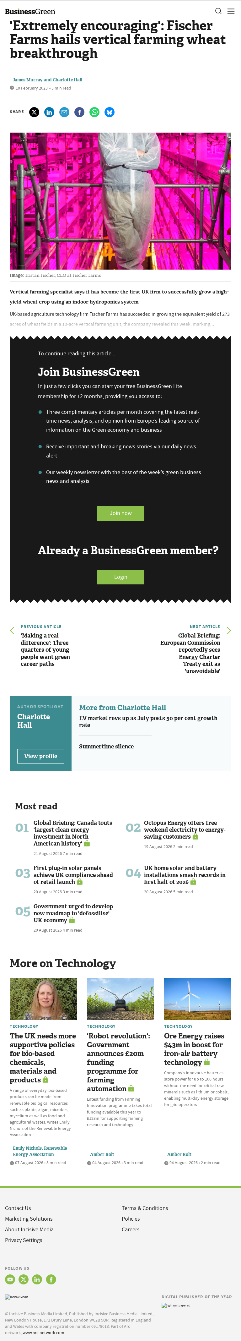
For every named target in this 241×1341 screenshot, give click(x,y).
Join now (121, 513)
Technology (24, 1026)
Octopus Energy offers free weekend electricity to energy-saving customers (185, 829)
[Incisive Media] (16, 1296)
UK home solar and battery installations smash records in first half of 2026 (185, 875)
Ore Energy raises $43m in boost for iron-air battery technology (194, 1049)
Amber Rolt (102, 1155)
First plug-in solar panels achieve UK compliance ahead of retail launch (73, 875)
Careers (131, 1229)
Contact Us (18, 1208)
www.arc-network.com (43, 1332)
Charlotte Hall (67, 80)
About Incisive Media (29, 1229)
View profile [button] (40, 756)
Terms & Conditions (145, 1208)
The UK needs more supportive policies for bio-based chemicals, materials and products (43, 1058)
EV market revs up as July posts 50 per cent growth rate (148, 721)
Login (120, 577)
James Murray (28, 80)
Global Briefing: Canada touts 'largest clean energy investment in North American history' (73, 833)
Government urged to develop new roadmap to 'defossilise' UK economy (73, 913)
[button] (218, 11)
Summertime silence (106, 746)
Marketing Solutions (29, 1219)
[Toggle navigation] (229, 11)
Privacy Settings (23, 1240)
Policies (131, 1219)
